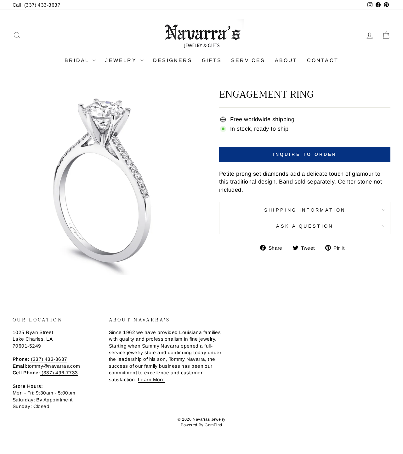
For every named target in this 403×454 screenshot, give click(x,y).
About (286, 60)
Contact (322, 60)
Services (248, 60)
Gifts (212, 60)
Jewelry (122, 60)
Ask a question (304, 226)
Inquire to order (305, 154)
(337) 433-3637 (48, 359)
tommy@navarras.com (54, 366)
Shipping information (304, 210)
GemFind (213, 425)
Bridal (78, 60)
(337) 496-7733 (59, 372)
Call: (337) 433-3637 (36, 5)
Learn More (151, 379)
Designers (172, 60)
